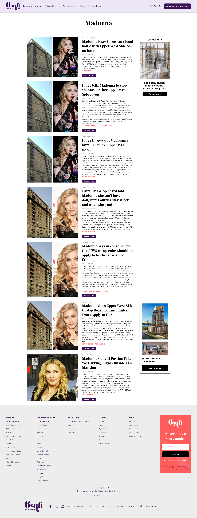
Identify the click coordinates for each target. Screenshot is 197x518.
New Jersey (72, 429)
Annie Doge (88, 54)
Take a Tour (155, 368)
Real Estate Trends (13, 455)
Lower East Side (43, 451)
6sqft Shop (10, 432)
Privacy (110, 506)
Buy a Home (103, 440)
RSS (155, 506)
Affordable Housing (13, 462)
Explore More (94, 6)
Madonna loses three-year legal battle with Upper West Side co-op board (107, 46)
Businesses (102, 432)
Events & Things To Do (14, 436)
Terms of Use (171, 468)
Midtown (40, 432)
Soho (39, 444)
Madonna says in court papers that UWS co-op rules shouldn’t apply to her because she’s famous (107, 253)
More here (86, 71)
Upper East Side (42, 425)
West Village (41, 440)
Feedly (145, 506)
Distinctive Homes (32, 6)
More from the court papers (95, 291)
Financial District (43, 455)
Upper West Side (43, 421)
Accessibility (133, 506)
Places (100, 425)
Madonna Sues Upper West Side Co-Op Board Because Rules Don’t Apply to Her (107, 310)
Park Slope (41, 462)
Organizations (103, 429)
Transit (8, 466)
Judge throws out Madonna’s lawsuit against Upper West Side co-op (107, 145)
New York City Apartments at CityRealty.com (103, 491)
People (101, 421)
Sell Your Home (104, 444)
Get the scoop (88, 395)
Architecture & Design (14, 451)
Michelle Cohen (90, 208)
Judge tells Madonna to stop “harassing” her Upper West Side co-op (104, 90)
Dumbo (39, 458)
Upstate (70, 425)
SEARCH (154, 6)
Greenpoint (41, 473)
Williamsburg (41, 469)
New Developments (67, 6)
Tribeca (39, 447)
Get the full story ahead (93, 344)
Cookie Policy (120, 506)
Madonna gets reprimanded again (97, 126)
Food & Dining (11, 440)
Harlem (39, 429)
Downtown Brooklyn (44, 466)
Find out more (88, 176)
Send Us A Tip (134, 432)
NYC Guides (49, 6)
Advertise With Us (135, 425)
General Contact (135, 436)
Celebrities (89, 75)
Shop (82, 6)
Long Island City (43, 477)
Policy (8, 458)
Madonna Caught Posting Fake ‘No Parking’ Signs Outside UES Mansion (107, 363)
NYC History (10, 447)
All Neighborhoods (43, 480)
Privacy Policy (183, 468)
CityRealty (106, 488)
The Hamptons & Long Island (78, 421)
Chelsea (40, 436)
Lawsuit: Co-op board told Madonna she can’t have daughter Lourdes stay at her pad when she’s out (105, 197)
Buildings (101, 436)
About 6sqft (133, 421)
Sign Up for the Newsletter (177, 6)
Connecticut (72, 432)
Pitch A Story (134, 429)
